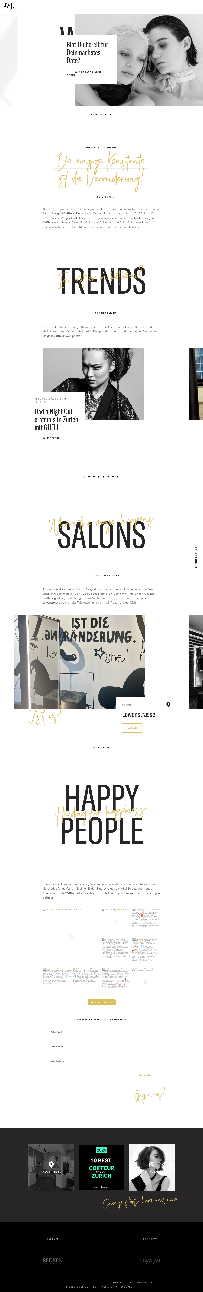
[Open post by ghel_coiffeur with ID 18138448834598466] (146, 982)
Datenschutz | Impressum (132, 1282)
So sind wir (106, 196)
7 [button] (113, 476)
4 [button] (101, 114)
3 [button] (96, 114)
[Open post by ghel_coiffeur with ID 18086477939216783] (116, 922)
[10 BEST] (101, 1189)
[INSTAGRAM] (152, 1189)
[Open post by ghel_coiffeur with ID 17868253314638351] (87, 982)
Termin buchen (195, 557)
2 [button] (92, 114)
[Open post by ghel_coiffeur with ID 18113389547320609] (116, 952)
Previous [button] (7, 413)
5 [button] (106, 114)
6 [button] (111, 114)
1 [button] (84, 476)
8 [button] (118, 476)
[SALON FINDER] (51, 1189)
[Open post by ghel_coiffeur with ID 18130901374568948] (72, 937)
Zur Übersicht (106, 313)
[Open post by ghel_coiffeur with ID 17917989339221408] (146, 922)
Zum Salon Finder (105, 575)
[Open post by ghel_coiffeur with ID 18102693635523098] (146, 952)
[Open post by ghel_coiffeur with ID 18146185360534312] (116, 982)
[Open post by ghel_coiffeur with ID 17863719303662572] (57, 982)
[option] (101, 49)
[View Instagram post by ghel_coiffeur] (97, 963)
